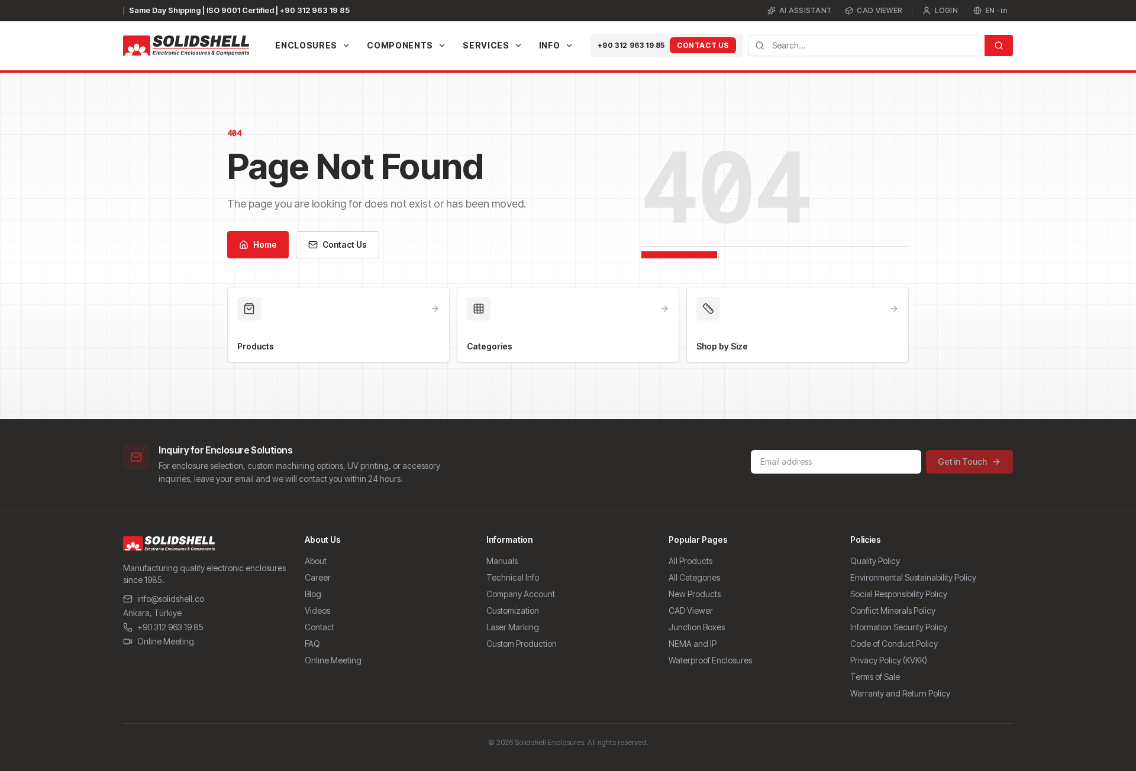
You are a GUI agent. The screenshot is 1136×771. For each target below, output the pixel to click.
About (316, 561)
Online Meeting (165, 641)
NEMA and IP (693, 644)
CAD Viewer (879, 10)
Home (265, 244)
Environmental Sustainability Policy (913, 577)
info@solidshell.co (170, 599)
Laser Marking (512, 627)
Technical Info (512, 577)
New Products (695, 594)
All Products (690, 561)
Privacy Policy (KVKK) (888, 660)
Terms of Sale (875, 677)
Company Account (520, 594)
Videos (317, 610)
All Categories (694, 577)
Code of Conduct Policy (894, 644)
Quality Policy (875, 561)
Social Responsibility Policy (898, 594)
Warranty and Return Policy (900, 693)
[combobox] (866, 45)
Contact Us (703, 45)
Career (318, 577)
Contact (319, 627)
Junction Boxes (697, 627)
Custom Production (521, 644)
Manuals (502, 561)
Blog (313, 594)
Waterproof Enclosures (710, 660)
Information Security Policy (898, 627)
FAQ (312, 644)
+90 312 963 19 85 (631, 45)
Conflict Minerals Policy (892, 610)
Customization (512, 610)
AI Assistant (805, 10)
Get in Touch (962, 461)
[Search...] (999, 45)
